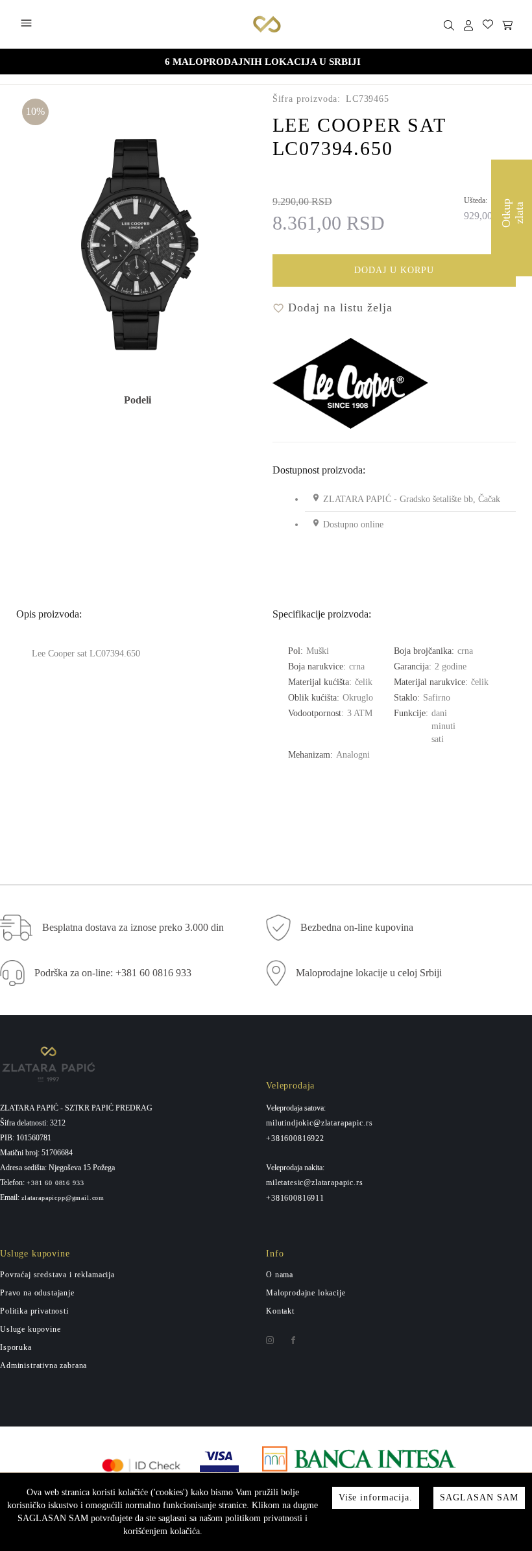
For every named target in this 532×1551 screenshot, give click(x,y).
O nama (279, 1274)
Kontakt (280, 1311)
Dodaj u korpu (394, 270)
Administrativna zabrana (43, 1365)
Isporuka (16, 1347)
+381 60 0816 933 (55, 1183)
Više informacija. (376, 1497)
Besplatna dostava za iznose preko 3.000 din (133, 927)
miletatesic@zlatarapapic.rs (314, 1182)
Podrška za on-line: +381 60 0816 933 (112, 972)
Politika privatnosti (34, 1311)
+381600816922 (295, 1138)
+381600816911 (295, 1198)
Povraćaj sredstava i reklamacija (57, 1274)
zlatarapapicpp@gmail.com (62, 1198)
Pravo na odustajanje (37, 1292)
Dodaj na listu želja (338, 307)
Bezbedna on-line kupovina (356, 927)
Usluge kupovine (30, 1329)
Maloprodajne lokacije (306, 1292)
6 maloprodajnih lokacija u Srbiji (263, 61)
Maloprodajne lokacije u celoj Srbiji (369, 972)
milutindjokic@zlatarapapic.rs (319, 1123)
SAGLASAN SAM (479, 1497)
